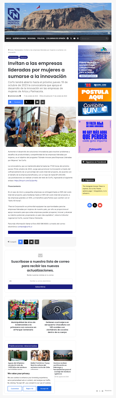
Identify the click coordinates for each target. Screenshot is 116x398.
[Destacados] (58, 19)
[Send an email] (20, 96)
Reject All (29, 388)
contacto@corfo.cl (25, 227)
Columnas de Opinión (55, 38)
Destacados (19, 50)
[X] (26, 242)
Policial (41, 38)
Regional (32, 38)
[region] (29, 381)
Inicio (8, 38)
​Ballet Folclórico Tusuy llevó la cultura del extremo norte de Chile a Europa (40, 366)
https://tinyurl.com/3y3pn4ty (25, 180)
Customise (15, 388)
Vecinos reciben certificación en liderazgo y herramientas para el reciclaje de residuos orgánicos (62, 368)
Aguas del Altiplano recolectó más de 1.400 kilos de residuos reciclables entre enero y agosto (17, 367)
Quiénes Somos (19, 38)
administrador (14, 96)
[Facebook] (20, 242)
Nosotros (108, 390)
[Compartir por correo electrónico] (37, 102)
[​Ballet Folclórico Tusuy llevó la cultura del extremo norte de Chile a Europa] (40, 355)
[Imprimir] (42, 102)
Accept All (44, 388)
